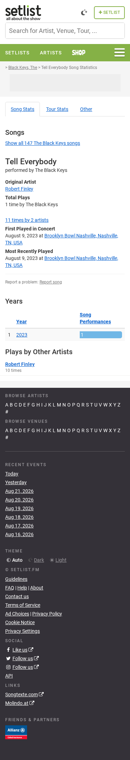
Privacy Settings (22, 631)
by (27, 220)
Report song (51, 282)
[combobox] (65, 31)
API (9, 676)
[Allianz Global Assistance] (16, 732)
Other (86, 109)
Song (22, 109)
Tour (57, 109)
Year (21, 321)
